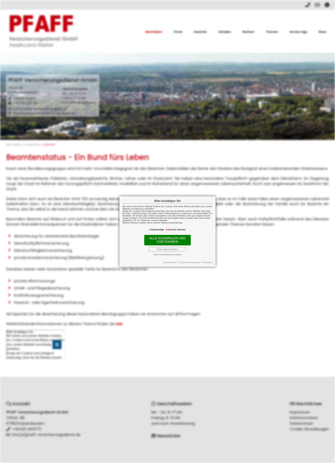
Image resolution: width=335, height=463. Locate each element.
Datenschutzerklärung (189, 262)
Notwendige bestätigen (167, 249)
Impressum (207, 262)
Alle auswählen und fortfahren (167, 240)
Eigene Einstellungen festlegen (167, 254)
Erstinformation (170, 262)
